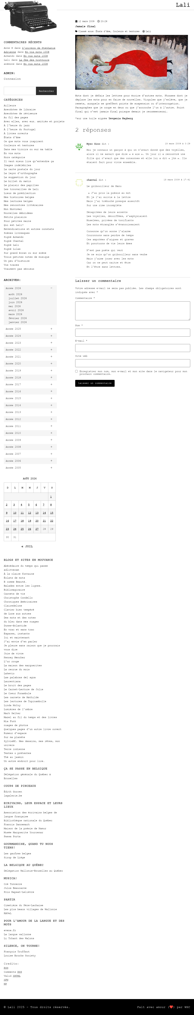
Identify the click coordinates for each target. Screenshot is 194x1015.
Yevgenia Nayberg (121, 118)
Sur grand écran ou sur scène (25, 252)
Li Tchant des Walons (19, 938)
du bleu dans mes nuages (21, 621)
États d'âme (12, 137)
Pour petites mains (17, 221)
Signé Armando (13, 237)
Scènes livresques (17, 233)
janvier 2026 (18, 322)
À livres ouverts (16, 133)
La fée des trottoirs (34, 59)
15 (51, 512)
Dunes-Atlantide (15, 625)
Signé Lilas (12, 248)
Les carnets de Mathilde (21, 697)
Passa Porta (12, 836)
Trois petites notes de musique (26, 256)
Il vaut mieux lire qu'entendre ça (29, 161)
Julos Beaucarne (15, 888)
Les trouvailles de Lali (21, 189)
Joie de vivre (13, 653)
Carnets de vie (14, 593)
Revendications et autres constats (29, 229)
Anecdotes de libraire (20, 109)
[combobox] (20, 91)
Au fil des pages (16, 117)
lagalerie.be (13, 795)
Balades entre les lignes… (23, 585)
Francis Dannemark (17, 824)
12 (29, 512)
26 (29, 529)
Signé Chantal (13, 241)
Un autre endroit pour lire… (24, 761)
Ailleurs (10, 105)
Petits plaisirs (15, 217)
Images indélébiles (17, 165)
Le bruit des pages (17, 685)
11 (22, 512)
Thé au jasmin (13, 757)
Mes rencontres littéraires (23, 205)
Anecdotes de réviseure (20, 113)
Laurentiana (12, 681)
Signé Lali (11, 244)
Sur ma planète (14, 737)
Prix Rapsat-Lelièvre (19, 892)
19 (29, 520)
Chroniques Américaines (20, 601)
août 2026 (15, 294)
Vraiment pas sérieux (19, 268)
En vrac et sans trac (19, 629)
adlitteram (11, 569)
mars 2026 (15, 314)
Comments (13, 971)
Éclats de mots (14, 577)
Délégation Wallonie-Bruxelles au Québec (33, 870)
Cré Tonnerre (13, 884)
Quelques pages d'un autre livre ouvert (32, 729)
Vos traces (11, 264)
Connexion (12, 78)
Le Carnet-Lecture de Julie (23, 689)
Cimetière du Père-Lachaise (23, 905)
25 (22, 529)
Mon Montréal (13, 209)
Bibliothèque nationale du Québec (28, 820)
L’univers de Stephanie (38, 48)
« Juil (27, 546)
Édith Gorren (13, 791)
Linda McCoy (12, 705)
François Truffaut (17, 951)
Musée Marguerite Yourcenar (23, 832)
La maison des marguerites (23, 665)
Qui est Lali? (13, 225)
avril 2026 (16, 310)
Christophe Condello (18, 597)
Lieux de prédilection (20, 193)
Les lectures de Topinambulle (25, 701)
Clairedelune (13, 605)
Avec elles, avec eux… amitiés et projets (34, 121)
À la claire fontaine (19, 573)
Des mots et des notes (20, 617)
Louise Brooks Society (20, 955)
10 (14, 512)
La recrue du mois (17, 669)
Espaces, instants (17, 633)
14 (44, 512)
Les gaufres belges (17, 853)
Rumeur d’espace (15, 733)
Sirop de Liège (14, 857)
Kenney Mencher (14, 657)
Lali (183, 5)
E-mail (81, 340)
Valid (12, 975)
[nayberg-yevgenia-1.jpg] (131, 89)
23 (7, 529)
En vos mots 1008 (37, 52)
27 (36, 529)
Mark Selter (12, 713)
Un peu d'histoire (17, 260)
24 (14, 529)
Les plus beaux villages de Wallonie (30, 909)
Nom (79, 325)
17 (14, 520)
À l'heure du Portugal (20, 129)
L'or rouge (11, 661)
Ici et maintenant (17, 637)
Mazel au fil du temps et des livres (30, 717)
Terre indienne (14, 749)
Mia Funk (10, 721)
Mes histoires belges (19, 197)
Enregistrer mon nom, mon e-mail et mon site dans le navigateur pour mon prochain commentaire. (133, 372)
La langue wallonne (17, 934)
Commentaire (85, 298)
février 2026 (18, 318)
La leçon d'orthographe (20, 173)
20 (36, 520)
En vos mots (12, 153)
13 (36, 512)
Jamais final (85, 26)
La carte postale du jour (22, 169)
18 (22, 520)
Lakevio (9, 673)
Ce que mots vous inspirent (23, 141)
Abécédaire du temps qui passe (26, 565)
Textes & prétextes (17, 753)
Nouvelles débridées (18, 213)
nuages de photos (16, 725)
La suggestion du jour (20, 177)
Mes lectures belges (18, 201)
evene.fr (10, 930)
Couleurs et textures (19, 145)
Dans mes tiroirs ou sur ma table (28, 149)
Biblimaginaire (14, 589)
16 (7, 520)
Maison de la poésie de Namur (25, 828)
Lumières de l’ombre (18, 709)
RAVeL (7, 913)
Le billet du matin (17, 181)
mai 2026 (15, 306)
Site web (81, 356)
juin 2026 (15, 302)
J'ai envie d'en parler (20, 641)
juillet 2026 (18, 298)
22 (51, 520)
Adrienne (10, 52)
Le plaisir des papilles (21, 185)
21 (44, 520)
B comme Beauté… (15, 581)
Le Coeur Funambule (17, 693)
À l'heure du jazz (17, 125)
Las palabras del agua (20, 677)
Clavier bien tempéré (19, 609)
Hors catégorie (14, 157)
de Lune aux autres (17, 613)
